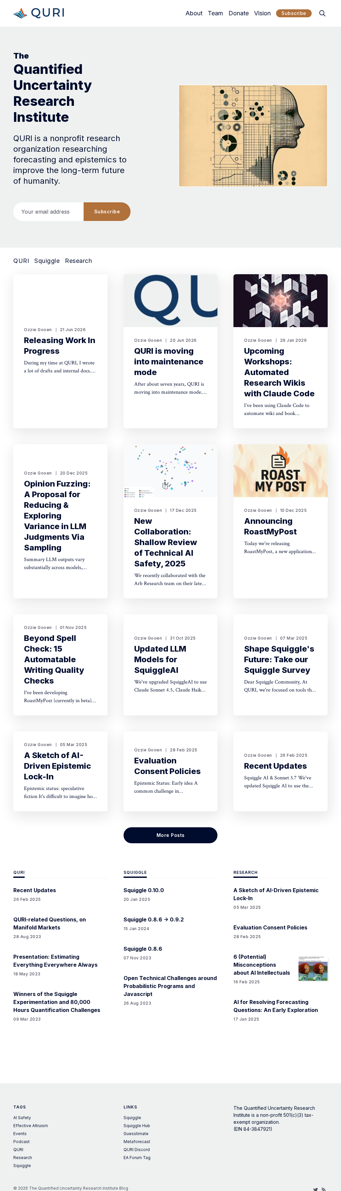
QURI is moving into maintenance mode (168, 361)
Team (215, 13)
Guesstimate (136, 1133)
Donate (238, 13)
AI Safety (22, 1117)
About (193, 13)
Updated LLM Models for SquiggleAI (160, 659)
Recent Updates (275, 766)
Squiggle (47, 261)
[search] (322, 13)
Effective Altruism (30, 1125)
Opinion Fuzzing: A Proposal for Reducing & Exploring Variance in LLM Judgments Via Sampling (57, 515)
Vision (262, 13)
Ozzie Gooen (38, 329)
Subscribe (293, 13)
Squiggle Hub (137, 1125)
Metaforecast (137, 1141)
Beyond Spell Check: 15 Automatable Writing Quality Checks (54, 659)
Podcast (21, 1141)
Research (78, 261)
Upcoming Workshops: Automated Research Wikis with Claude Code (279, 372)
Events (20, 1133)
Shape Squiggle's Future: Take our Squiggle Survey (279, 659)
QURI (21, 261)
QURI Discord (137, 1149)
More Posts (171, 835)
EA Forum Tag (137, 1157)
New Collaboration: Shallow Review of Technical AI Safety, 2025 (165, 542)
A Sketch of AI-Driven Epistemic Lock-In (57, 765)
